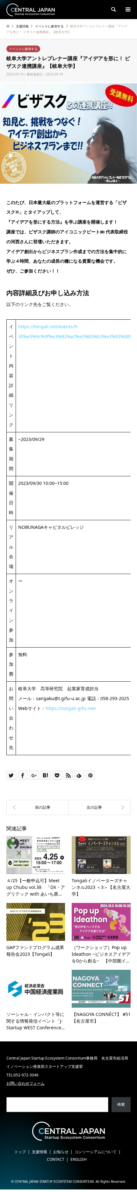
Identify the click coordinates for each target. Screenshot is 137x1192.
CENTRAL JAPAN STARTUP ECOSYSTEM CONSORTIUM (54, 1181)
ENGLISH (78, 1159)
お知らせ (60, 1151)
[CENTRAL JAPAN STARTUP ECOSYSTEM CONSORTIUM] (30, 9)
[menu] (127, 9)
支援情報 (39, 1151)
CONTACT (55, 1159)
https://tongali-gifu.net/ (71, 708)
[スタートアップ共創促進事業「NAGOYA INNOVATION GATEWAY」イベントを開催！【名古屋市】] (37, 807)
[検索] (113, 9)
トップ (20, 1151)
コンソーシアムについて (96, 1151)
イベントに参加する (23, 48)
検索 (121, 1104)
